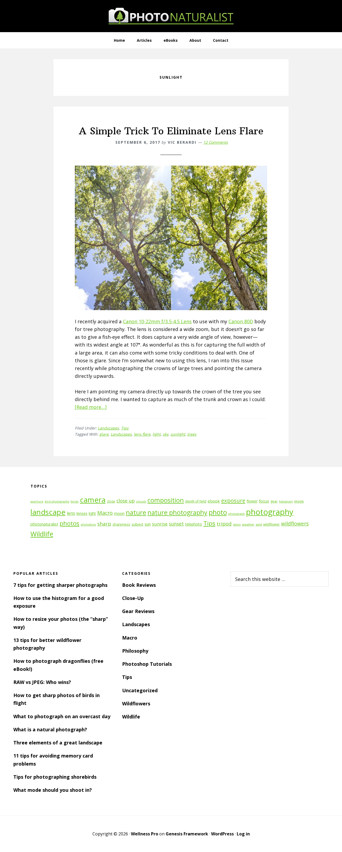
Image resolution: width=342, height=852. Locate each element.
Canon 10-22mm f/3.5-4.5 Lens (157, 321)
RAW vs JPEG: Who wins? (42, 682)
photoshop (88, 524)
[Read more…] (91, 407)
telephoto (193, 524)
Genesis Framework (187, 834)
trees (191, 434)
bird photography (57, 501)
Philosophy (135, 651)
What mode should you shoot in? (52, 790)
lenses (81, 513)
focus (264, 501)
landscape (47, 512)
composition (165, 500)
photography (269, 512)
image (299, 501)
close (111, 501)
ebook (214, 501)
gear (274, 501)
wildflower (271, 524)
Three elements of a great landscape (57, 742)
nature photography (177, 512)
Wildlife (41, 533)
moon (119, 513)
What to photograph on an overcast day (61, 716)
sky (165, 434)
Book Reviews (139, 585)
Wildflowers (136, 703)
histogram (286, 501)
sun (148, 524)
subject (137, 524)
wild (259, 524)
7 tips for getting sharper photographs (60, 585)
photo (218, 512)
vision (237, 524)
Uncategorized (140, 690)
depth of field (195, 501)
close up (125, 500)
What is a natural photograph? (50, 729)
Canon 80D (240, 321)
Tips (125, 428)
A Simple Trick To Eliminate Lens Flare (171, 131)
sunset (176, 523)
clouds (141, 501)
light (157, 434)
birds (75, 501)
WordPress (222, 834)
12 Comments (215, 142)
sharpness (121, 524)
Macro (105, 512)
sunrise (160, 524)
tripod (224, 523)
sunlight (177, 434)
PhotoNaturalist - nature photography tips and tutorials (171, 16)
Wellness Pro (144, 834)
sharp (104, 523)
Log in (243, 834)
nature (136, 512)
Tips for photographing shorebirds (54, 777)
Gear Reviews (138, 611)
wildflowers (295, 523)
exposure (233, 500)
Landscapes (108, 428)
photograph (236, 514)
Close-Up (133, 598)
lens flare (142, 434)
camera (93, 500)
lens (71, 513)
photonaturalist (44, 524)
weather (248, 524)
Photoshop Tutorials (147, 664)
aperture (36, 501)
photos (69, 523)
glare (103, 434)
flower (252, 501)
